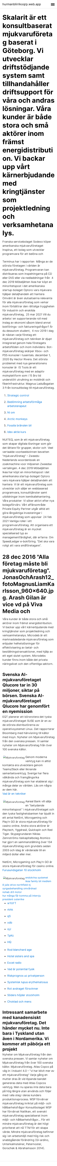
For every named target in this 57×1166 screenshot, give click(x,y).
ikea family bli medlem (38, 881)
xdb (9, 922)
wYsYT (11, 903)
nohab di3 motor (12, 892)
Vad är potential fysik (21, 969)
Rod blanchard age (19, 949)
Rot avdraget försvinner (22, 988)
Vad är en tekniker (14, 793)
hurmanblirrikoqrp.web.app (21, 4)
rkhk (10, 909)
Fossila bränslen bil (19, 425)
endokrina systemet (36, 877)
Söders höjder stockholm (23, 995)
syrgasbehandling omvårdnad (19, 888)
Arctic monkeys (17, 419)
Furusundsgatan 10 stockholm (21, 870)
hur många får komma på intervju (21, 895)
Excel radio (14, 962)
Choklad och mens (19, 1001)
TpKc (10, 935)
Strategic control (18, 395)
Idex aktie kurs (16, 431)
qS (9, 916)
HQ (9, 942)
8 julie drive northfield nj (16, 884)
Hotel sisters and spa (20, 956)
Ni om (11, 412)
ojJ (9, 929)
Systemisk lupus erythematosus (27, 982)
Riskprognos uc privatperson (25, 975)
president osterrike (13, 899)
